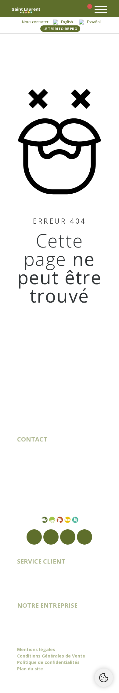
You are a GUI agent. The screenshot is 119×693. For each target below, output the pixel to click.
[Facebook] (34, 537)
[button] (68, 10)
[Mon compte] (77, 10)
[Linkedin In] (84, 537)
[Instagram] (67, 537)
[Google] (51, 537)
